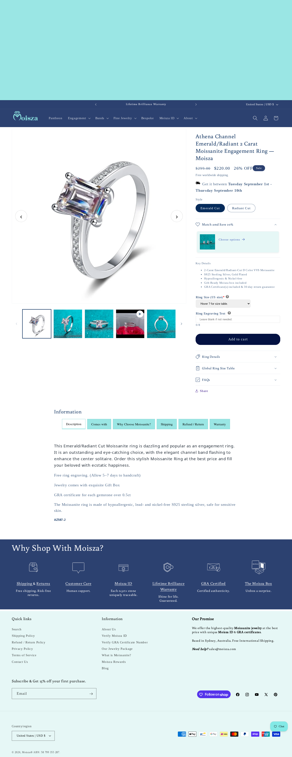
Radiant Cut (241, 208)
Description (73, 424)
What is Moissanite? (116, 655)
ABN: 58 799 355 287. (46, 752)
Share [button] (204, 391)
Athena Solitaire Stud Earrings (225, 243)
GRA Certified (213, 583)
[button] (78, 118)
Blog (105, 668)
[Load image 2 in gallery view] (67, 323)
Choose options (229, 239)
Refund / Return (193, 424)
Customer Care (78, 583)
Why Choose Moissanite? (134, 424)
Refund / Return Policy (29, 642)
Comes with (99, 424)
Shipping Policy (23, 636)
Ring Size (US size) (210, 297)
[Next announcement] (196, 104)
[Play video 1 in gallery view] (130, 323)
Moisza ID (123, 583)
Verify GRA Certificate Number (125, 642)
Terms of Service (24, 655)
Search (17, 629)
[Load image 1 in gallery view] (36, 323)
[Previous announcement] (95, 104)
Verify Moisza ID (114, 636)
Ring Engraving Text (211, 313)
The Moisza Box (258, 583)
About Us (109, 629)
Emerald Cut (210, 208)
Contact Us (20, 662)
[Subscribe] (91, 693)
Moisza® (27, 752)
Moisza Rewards (114, 662)
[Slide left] (16, 323)
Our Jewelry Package (117, 649)
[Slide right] (181, 323)
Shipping (167, 424)
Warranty (220, 424)
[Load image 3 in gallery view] (99, 323)
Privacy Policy (22, 649)
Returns (43, 583)
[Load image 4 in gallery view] (161, 323)
